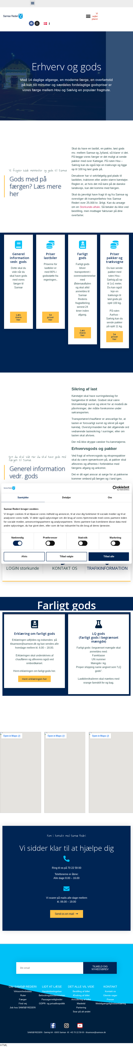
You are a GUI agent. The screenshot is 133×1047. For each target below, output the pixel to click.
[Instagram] (37, 23)
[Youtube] (80, 1025)
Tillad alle (108, 556)
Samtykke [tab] (23, 497)
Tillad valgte (66, 556)
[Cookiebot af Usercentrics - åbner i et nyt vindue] (115, 488)
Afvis (24, 556)
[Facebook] (31, 23)
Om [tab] (110, 497)
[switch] (50, 543)
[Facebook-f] (53, 1025)
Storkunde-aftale (90, 207)
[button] (32, 3)
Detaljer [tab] (66, 497)
